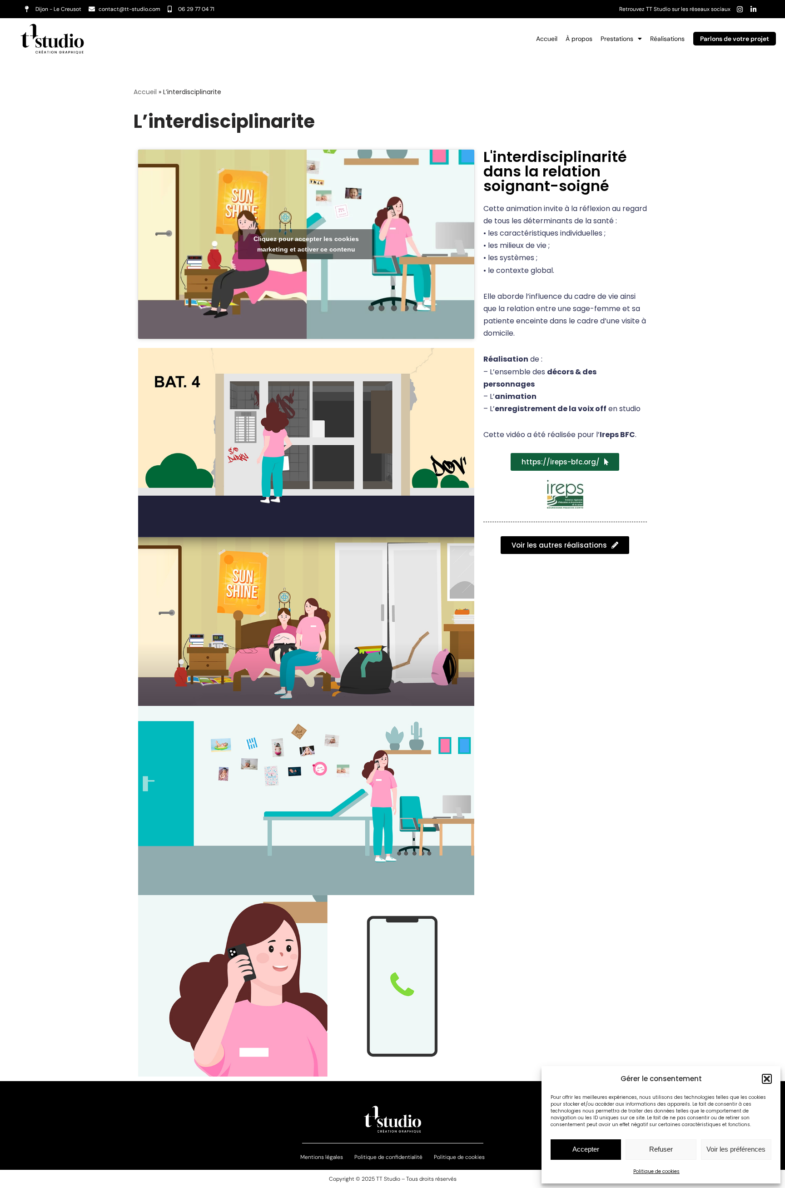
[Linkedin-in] (753, 9)
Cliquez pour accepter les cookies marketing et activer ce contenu (306, 244)
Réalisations (667, 39)
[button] (766, 1078)
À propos (579, 39)
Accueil (546, 39)
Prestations (617, 39)
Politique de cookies (656, 1171)
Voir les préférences (735, 1149)
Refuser (661, 1149)
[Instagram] (739, 9)
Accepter (585, 1149)
